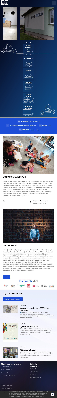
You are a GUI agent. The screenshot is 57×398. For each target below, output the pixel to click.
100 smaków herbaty (28, 350)
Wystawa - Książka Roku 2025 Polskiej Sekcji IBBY (35, 309)
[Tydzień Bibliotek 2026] (10, 332)
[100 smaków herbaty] (10, 352)
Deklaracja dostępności (7, 385)
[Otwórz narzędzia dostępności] (52, 394)
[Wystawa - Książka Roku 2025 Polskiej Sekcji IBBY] (10, 308)
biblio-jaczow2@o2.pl (35, 377)
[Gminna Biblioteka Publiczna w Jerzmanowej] (4, 3)
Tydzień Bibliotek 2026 (29, 327)
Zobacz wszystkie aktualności (12, 299)
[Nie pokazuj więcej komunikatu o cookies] (4, 392)
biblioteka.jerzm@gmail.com (8, 375)
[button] (54, 3)
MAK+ (6, 277)
